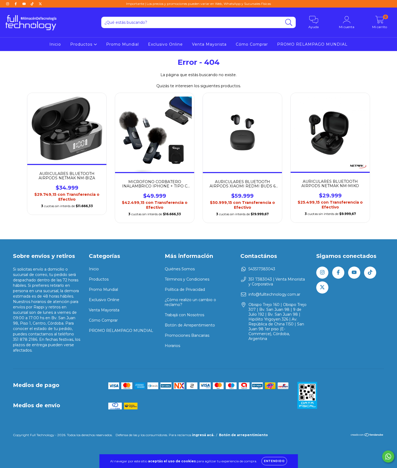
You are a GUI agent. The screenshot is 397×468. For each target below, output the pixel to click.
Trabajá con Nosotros (184, 314)
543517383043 (261, 269)
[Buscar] (288, 22)
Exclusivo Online (165, 44)
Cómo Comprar (252, 44)
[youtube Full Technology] (25, 3)
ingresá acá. (203, 435)
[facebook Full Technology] (16, 3)
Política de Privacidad (185, 289)
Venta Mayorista (209, 44)
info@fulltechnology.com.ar (274, 294)
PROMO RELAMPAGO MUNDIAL (312, 44)
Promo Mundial (122, 44)
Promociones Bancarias (187, 335)
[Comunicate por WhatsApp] (388, 456)
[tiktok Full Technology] (33, 3)
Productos (82, 44)
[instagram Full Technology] (8, 3)
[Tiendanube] (367, 435)
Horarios (172, 345)
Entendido (274, 461)
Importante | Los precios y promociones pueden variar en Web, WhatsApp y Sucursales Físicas (198, 4)
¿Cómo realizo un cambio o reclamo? (190, 302)
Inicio (55, 44)
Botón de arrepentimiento (243, 435)
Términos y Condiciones (187, 279)
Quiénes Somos (180, 269)
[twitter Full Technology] (40, 3)
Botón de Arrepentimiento (190, 325)
